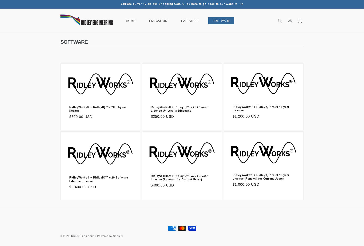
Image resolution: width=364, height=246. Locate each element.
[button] (280, 21)
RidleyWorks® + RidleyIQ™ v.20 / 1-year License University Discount (179, 109)
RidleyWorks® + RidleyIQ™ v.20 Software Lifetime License (98, 179)
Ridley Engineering (83, 236)
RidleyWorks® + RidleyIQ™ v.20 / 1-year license (97, 109)
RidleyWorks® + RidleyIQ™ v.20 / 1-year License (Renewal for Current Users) (179, 177)
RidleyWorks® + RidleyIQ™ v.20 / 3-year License (261, 108)
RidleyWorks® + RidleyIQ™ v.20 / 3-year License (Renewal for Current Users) (261, 176)
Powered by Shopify (110, 236)
